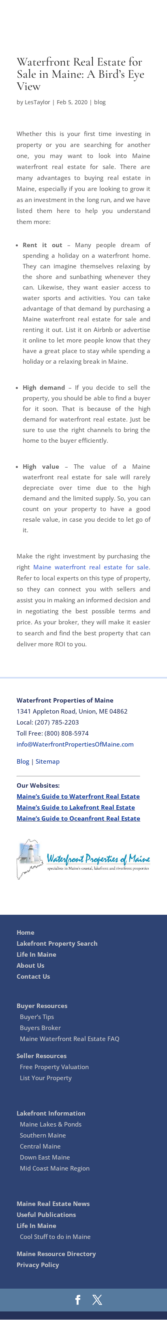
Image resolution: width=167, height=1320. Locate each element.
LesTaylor (37, 102)
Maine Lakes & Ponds (50, 1124)
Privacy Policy (38, 1265)
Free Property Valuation (54, 1067)
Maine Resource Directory (56, 1254)
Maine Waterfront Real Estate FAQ (70, 1038)
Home (25, 932)
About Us (30, 965)
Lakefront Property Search (57, 943)
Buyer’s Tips (37, 1017)
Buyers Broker (40, 1027)
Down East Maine (45, 1157)
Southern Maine (43, 1135)
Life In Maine (36, 954)
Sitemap (48, 761)
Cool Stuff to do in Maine (55, 1236)
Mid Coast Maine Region (55, 1168)
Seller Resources (41, 1056)
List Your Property (46, 1078)
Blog (24, 761)
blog (100, 102)
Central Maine (40, 1146)
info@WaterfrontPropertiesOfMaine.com (75, 744)
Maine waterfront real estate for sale (91, 567)
